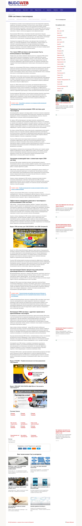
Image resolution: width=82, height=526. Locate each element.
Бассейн (59, 35)
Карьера (59, 53)
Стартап (59, 77)
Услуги (58, 84)
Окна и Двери (60, 66)
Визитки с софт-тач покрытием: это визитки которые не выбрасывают (17, 468)
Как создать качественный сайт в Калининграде (39, 487)
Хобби (61, 10)
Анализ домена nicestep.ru (37, 506)
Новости (11, 10)
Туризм (58, 81)
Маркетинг (59, 55)
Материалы (59, 57)
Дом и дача (18, 10)
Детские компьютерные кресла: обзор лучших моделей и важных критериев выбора (63, 226)
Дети (31, 10)
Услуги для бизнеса (35, 19)
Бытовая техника (61, 37)
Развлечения (60, 73)
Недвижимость (60, 62)
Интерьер (59, 50)
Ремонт (59, 75)
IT (57, 28)
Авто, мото (25, 10)
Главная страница (11, 14)
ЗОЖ (58, 48)
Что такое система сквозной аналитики (38, 467)
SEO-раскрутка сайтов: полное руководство (16, 507)
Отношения (59, 68)
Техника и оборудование (62, 79)
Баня (58, 33)
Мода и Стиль (38, 10)
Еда (58, 44)
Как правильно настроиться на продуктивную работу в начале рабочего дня (63, 431)
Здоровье (49, 10)
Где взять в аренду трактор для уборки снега (17, 487)
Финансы (56, 10)
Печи (58, 70)
